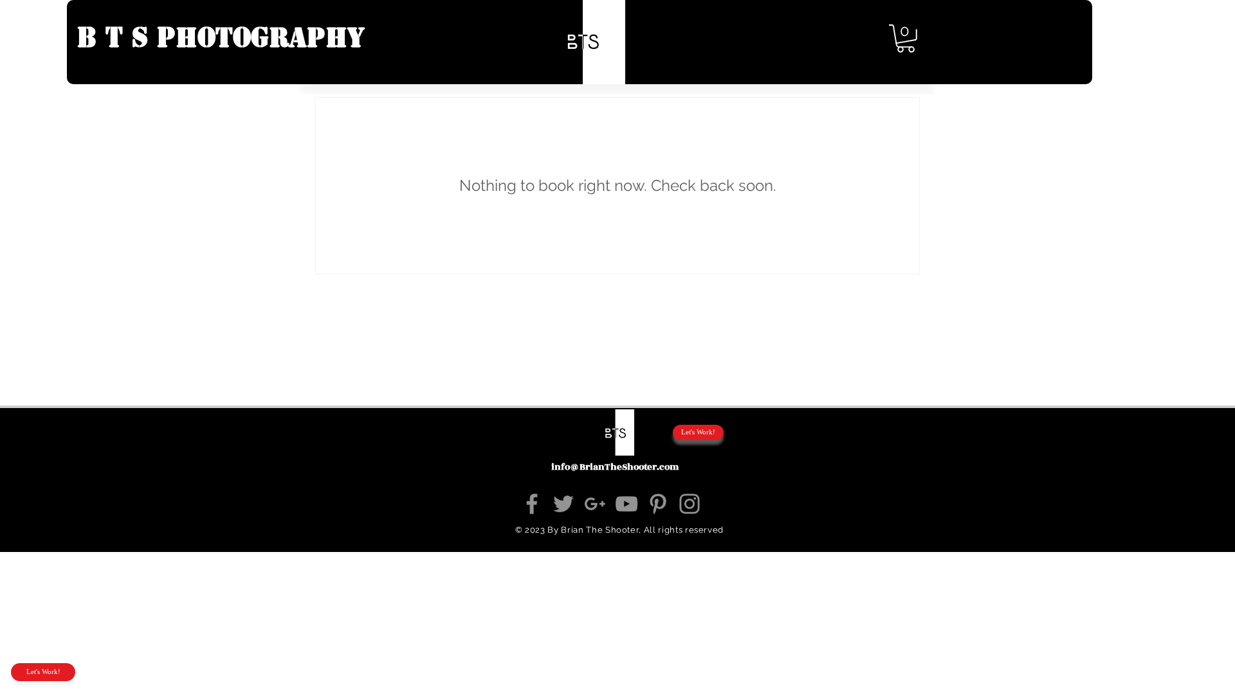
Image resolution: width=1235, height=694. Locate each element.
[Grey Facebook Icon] (531, 503)
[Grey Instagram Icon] (689, 503)
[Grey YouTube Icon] (626, 503)
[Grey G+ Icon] (594, 503)
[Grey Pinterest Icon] (658, 503)
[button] (1165, 45)
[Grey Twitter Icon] (563, 503)
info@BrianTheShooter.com (615, 467)
